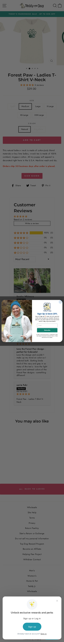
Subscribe (47, 330)
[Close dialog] (60, 302)
